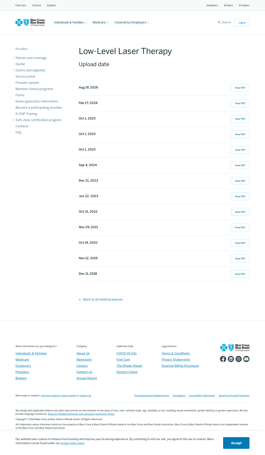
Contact (36, 5)
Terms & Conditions (176, 353)
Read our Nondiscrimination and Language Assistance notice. (81, 414)
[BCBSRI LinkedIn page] (230, 359)
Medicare (99, 22)
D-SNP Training (26, 114)
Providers (244, 5)
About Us (83, 353)
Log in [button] (242, 22)
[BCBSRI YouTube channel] (245, 359)
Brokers (228, 5)
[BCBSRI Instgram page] (238, 359)
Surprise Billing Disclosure (180, 366)
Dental (20, 64)
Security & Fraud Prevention (234, 395)
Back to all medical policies (103, 299)
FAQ (18, 132)
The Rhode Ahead (129, 366)
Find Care (21, 5)
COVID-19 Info (126, 353)
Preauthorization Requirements (151, 395)
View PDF (240, 88)
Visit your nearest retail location (58, 395)
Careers (82, 366)
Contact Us (84, 372)
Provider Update (27, 83)
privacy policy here (72, 443)
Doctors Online (127, 372)
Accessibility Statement (202, 395)
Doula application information (37, 101)
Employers (212, 5)
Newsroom (84, 359)
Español (51, 5)
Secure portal (25, 76)
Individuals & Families (68, 22)
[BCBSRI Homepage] (30, 25)
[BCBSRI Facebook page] (222, 359)
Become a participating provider (39, 107)
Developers (179, 395)
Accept (236, 443)
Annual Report (86, 378)
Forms (20, 95)
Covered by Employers (130, 22)
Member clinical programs (34, 89)
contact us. (85, 395)
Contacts (22, 126)
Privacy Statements (176, 359)
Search (226, 22)
